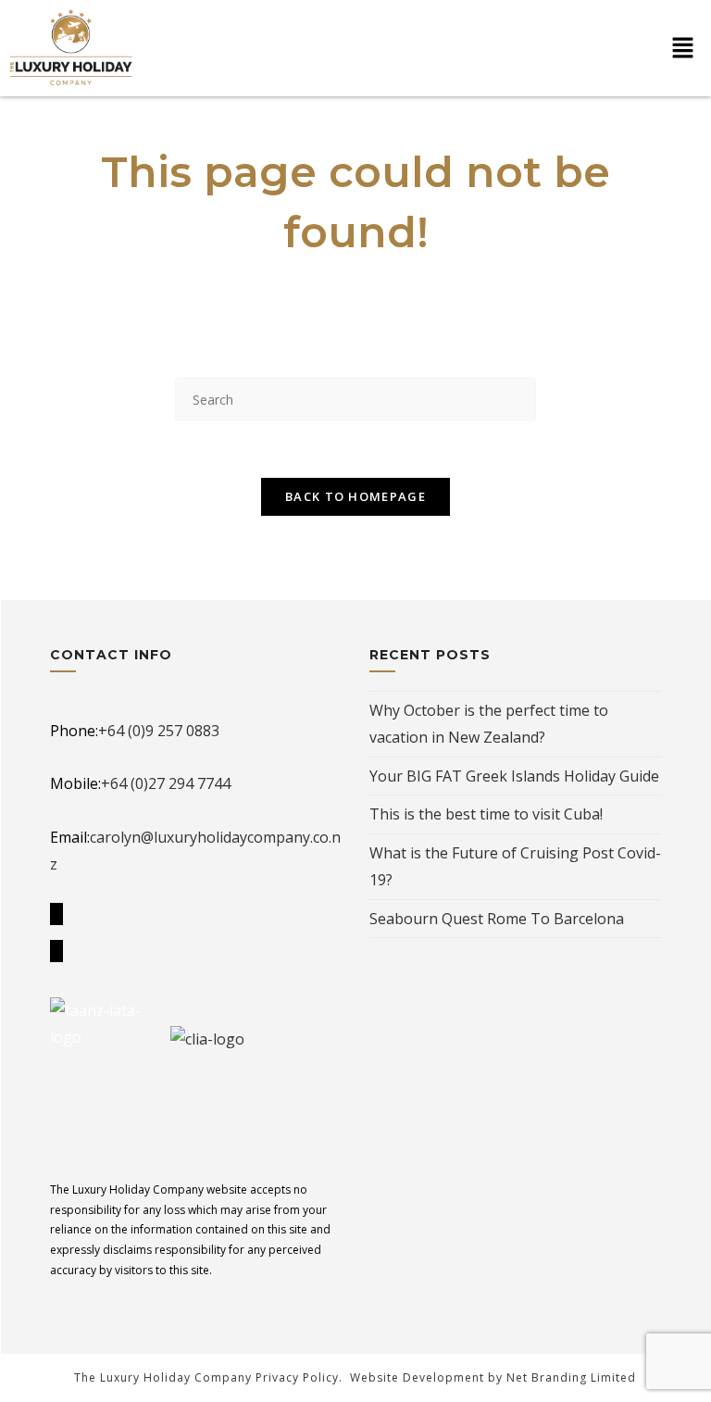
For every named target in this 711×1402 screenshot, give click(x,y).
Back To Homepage (355, 496)
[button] (683, 48)
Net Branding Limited (571, 1377)
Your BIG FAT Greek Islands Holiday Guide (514, 776)
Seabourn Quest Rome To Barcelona (496, 918)
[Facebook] (56, 914)
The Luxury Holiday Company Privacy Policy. (208, 1377)
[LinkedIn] (56, 951)
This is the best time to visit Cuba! (486, 814)
